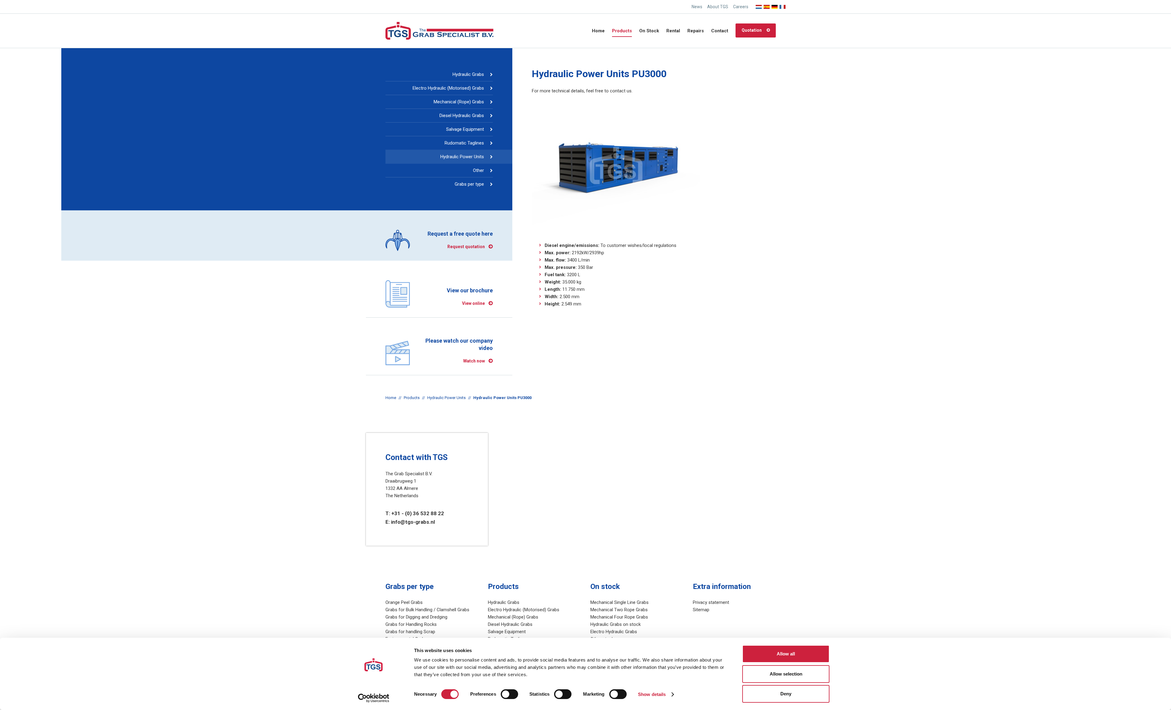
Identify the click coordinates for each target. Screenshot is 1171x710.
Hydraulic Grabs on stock (615, 624)
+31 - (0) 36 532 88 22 (417, 513)
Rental (673, 31)
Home (598, 31)
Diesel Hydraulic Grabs (461, 115)
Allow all (786, 653)
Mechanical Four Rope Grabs (619, 617)
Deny (785, 693)
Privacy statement (711, 602)
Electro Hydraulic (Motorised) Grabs (448, 88)
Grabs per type (469, 184)
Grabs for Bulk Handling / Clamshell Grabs (427, 609)
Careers (740, 6)
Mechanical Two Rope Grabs (619, 609)
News (697, 6)
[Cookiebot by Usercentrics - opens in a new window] (373, 698)
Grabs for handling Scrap (410, 631)
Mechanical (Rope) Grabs (459, 102)
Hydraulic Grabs (468, 74)
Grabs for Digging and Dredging (416, 617)
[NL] (759, 5)
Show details (652, 694)
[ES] (767, 5)
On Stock (649, 31)
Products (622, 31)
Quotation (752, 30)
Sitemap (701, 609)
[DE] (775, 5)
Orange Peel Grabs (404, 602)
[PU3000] (616, 165)
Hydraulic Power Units (462, 156)
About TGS (717, 6)
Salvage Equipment (465, 129)
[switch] (509, 694)
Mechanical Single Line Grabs (619, 602)
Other (478, 170)
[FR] (782, 5)
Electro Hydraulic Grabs (613, 631)
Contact (719, 31)
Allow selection (786, 673)
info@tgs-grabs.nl (413, 522)
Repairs (695, 31)
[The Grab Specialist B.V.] (439, 30)
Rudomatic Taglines (464, 143)
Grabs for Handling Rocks (411, 624)
